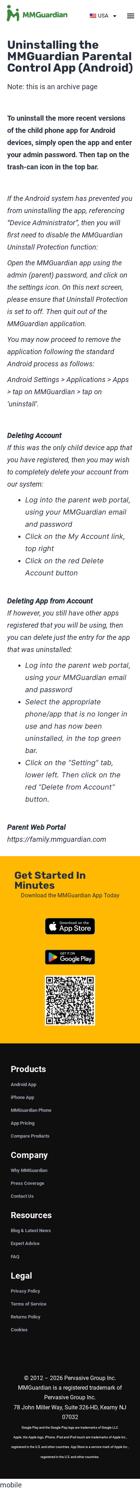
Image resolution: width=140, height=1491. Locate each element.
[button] (130, 16)
